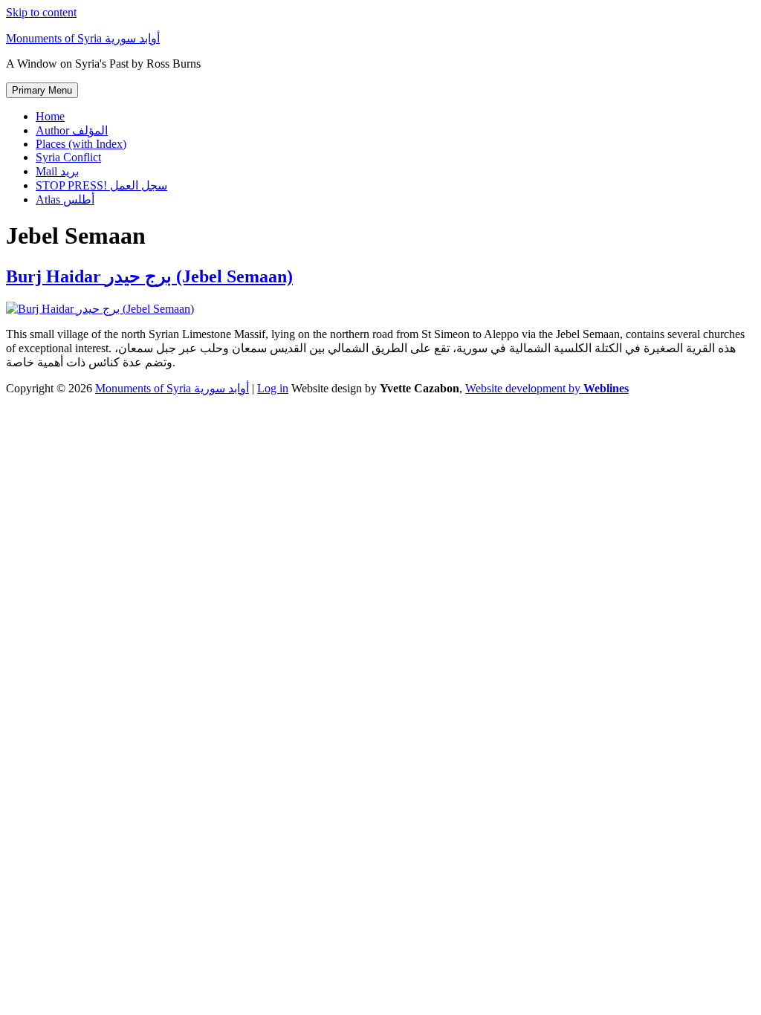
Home (50, 116)
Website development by (547, 388)
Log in (272, 388)
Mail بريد (57, 171)
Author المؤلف (72, 130)
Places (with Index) (81, 143)
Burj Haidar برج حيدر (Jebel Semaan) (149, 276)
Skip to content (41, 12)
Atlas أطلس (65, 199)
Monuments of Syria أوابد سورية (83, 38)
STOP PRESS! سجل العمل (101, 185)
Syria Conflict (68, 157)
